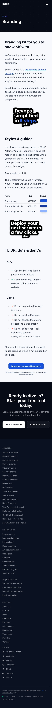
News (4, 614)
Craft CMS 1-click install (12, 515)
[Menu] (47, 3)
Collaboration (8, 561)
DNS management (10, 499)
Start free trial (12, 424)
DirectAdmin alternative (12, 591)
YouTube (9, 673)
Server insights (9, 464)
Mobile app (7, 483)
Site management (10, 456)
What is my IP (8, 573)
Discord (9, 678)
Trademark (7, 634)
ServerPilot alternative (12, 583)
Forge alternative (9, 579)
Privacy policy (38, 696)
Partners (6, 622)
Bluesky (9, 660)
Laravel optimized (10, 479)
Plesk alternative (9, 595)
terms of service (37, 372)
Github (8, 669)
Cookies (28, 696)
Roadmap (6, 618)
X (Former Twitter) (13, 652)
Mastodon (10, 656)
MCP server (7, 487)
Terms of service (8, 699)
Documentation (9, 546)
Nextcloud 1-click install (12, 519)
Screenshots (7, 626)
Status (6, 696)
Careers (13, 696)
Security (6, 558)
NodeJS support (9, 503)
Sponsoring (7, 630)
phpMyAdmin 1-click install (14, 523)
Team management (10, 491)
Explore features (38, 424)
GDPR (21, 696)
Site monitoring (9, 468)
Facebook (10, 664)
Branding (6, 638)
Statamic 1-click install (12, 511)
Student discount (9, 565)
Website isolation (9, 476)
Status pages (8, 495)
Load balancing (9, 472)
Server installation (10, 452)
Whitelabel (7, 554)
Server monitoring (10, 460)
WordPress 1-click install (13, 507)
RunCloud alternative (11, 587)
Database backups (10, 538)
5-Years (5, 610)
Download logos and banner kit (26, 366)
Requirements (8, 534)
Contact (5, 642)
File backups (7, 542)
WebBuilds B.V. (7, 692)
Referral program (9, 569)
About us (6, 606)
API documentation (10, 550)
